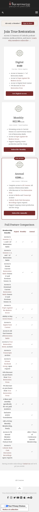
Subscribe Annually (19, 213)
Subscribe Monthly (18, 149)
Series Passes (7, 319)
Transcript (27, 195)
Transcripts (7, 353)
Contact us (26, 464)
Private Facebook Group (7, 364)
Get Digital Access (19, 93)
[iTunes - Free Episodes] (24, 497)
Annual (32, 231)
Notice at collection (10, 509)
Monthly (23, 231)
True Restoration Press (7, 379)
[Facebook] (8, 497)
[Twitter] (14, 497)
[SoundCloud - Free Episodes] (28, 497)
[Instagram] (11, 497)
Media (17, 195)
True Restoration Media (7, 344)
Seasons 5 (6, 253)
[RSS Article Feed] (21, 497)
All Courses (26, 185)
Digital (16, 231)
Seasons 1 (6, 239)
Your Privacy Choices (16, 506)
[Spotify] (31, 497)
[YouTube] (18, 497)
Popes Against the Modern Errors (7, 310)
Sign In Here (27, 23)
